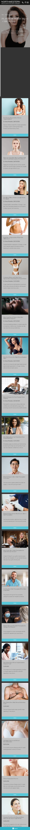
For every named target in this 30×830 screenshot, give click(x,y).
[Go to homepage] (10, 2)
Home (3, 14)
